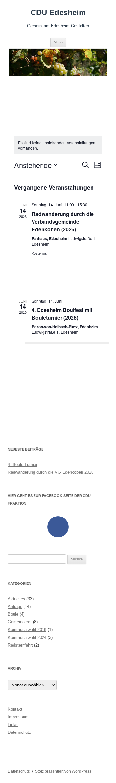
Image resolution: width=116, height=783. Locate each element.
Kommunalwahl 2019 (27, 629)
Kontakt (15, 709)
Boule (13, 614)
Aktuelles (16, 598)
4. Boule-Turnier (22, 464)
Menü (58, 42)
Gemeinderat (20, 622)
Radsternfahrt (20, 645)
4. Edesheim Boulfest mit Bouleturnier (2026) (62, 313)
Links (13, 724)
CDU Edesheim (58, 12)
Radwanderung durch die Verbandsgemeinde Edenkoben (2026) (63, 221)
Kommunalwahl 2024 (27, 637)
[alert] (58, 145)
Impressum (18, 716)
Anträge (15, 606)
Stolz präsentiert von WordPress (63, 771)
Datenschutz (19, 732)
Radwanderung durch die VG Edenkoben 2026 (50, 472)
